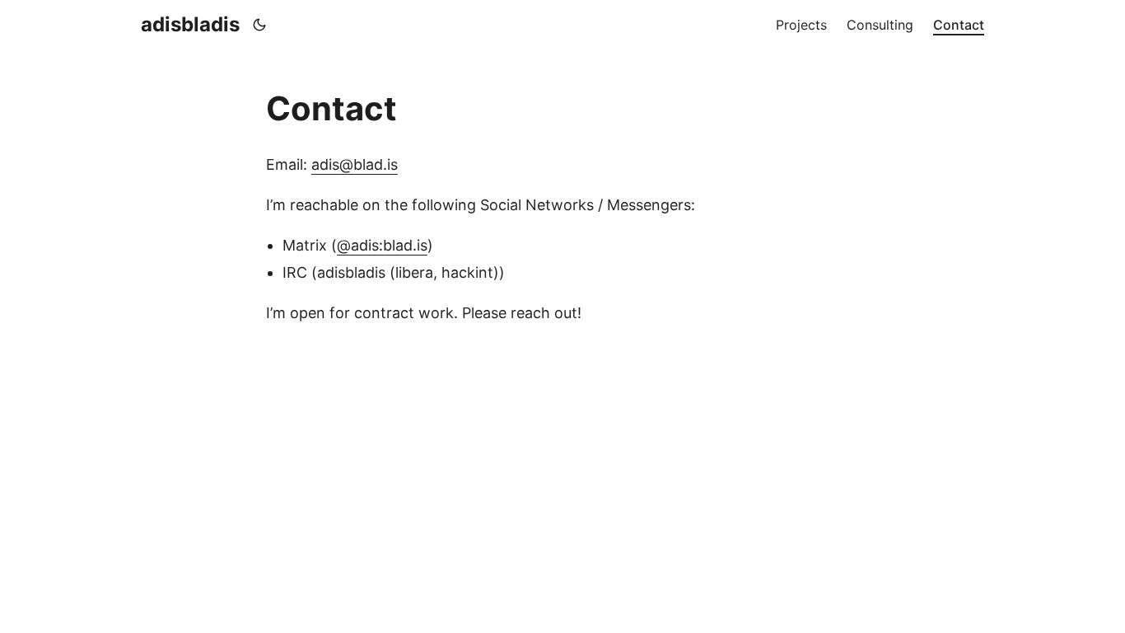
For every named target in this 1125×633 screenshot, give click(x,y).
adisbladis (190, 24)
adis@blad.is (354, 164)
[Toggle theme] (260, 24)
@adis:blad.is (382, 245)
